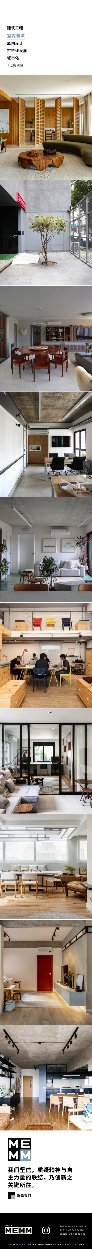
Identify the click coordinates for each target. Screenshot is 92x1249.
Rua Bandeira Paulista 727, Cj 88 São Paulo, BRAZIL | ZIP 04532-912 (73, 1230)
